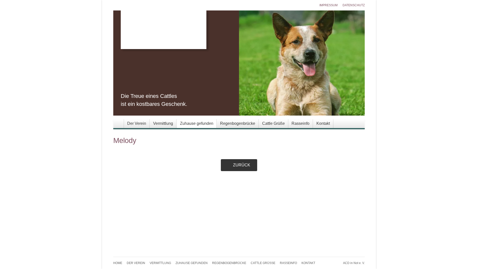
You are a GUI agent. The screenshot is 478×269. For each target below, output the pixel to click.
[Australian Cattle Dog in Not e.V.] (243, 29)
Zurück (241, 165)
